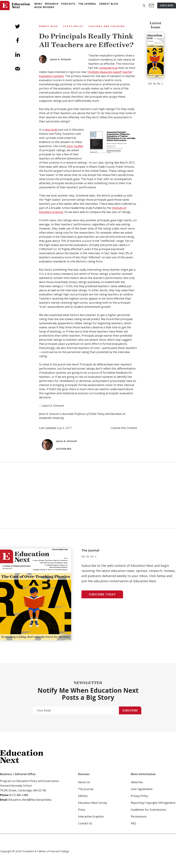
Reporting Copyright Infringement (153, 803)
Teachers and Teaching (106, 26)
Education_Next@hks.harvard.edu (29, 800)
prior (70, 146)
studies (78, 146)
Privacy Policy (139, 796)
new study (51, 129)
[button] (144, 5)
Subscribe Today (102, 594)
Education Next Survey (92, 803)
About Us (84, 782)
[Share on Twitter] (17, 26)
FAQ (133, 823)
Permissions (139, 816)
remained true (108, 68)
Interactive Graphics (91, 816)
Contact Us (85, 823)
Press (81, 810)
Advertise (137, 782)
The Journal (85, 789)
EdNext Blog (48, 26)
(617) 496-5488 (18, 795)
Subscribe (130, 710)
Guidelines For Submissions (148, 810)
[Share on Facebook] (17, 40)
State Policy (73, 26)
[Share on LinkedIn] (17, 54)
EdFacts (83, 796)
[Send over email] (17, 69)
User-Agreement (141, 789)
